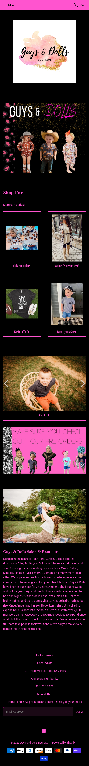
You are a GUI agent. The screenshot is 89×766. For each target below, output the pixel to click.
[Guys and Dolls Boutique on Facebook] (43, 731)
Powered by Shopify (63, 742)
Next (83, 138)
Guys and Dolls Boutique (34, 742)
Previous (5, 138)
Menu (12, 5)
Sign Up (79, 711)
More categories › (14, 204)
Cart (83, 5)
